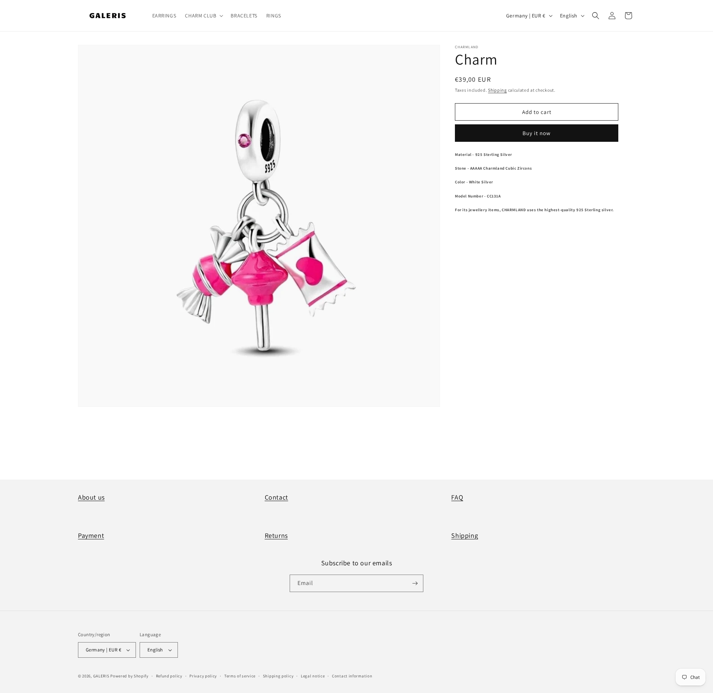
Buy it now (536, 133)
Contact (276, 497)
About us (91, 497)
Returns (276, 535)
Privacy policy (203, 676)
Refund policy (169, 676)
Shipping (497, 90)
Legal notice (313, 676)
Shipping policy (278, 676)
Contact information (352, 676)
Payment (91, 535)
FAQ (457, 497)
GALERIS (101, 676)
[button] (203, 15)
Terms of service (239, 676)
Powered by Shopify (129, 676)
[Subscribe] (415, 583)
